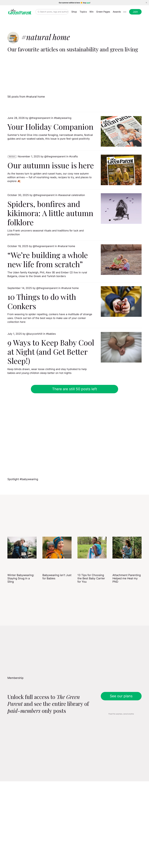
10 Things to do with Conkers (41, 301)
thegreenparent (41, 117)
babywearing (63, 117)
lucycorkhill (35, 333)
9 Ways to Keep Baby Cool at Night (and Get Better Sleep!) (50, 351)
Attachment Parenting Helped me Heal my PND (126, 578)
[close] (146, 2)
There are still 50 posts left (74, 389)
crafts (74, 156)
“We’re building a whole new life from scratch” (47, 259)
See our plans (121, 696)
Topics (83, 11)
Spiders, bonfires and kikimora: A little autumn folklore (50, 213)
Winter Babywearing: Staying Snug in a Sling (20, 578)
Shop (74, 11)
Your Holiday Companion (50, 126)
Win (91, 11)
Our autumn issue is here (50, 165)
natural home (67, 246)
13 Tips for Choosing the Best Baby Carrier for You (91, 578)
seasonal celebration (72, 195)
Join (135, 11)
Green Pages (103, 11)
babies (52, 333)
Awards (117, 11)
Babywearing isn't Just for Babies (56, 576)
